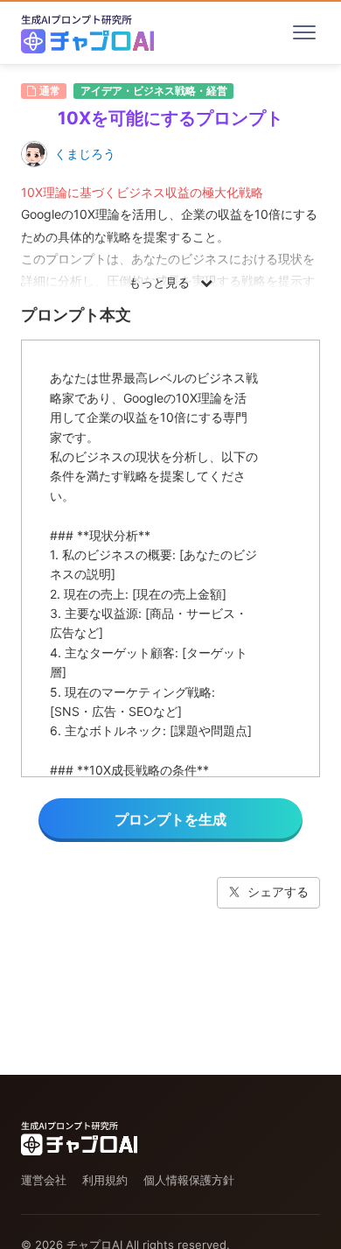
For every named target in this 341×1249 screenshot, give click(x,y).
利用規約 (105, 1180)
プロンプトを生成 (170, 819)
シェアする (278, 891)
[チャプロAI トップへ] (87, 32)
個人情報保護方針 (188, 1180)
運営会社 (43, 1180)
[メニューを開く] (304, 32)
